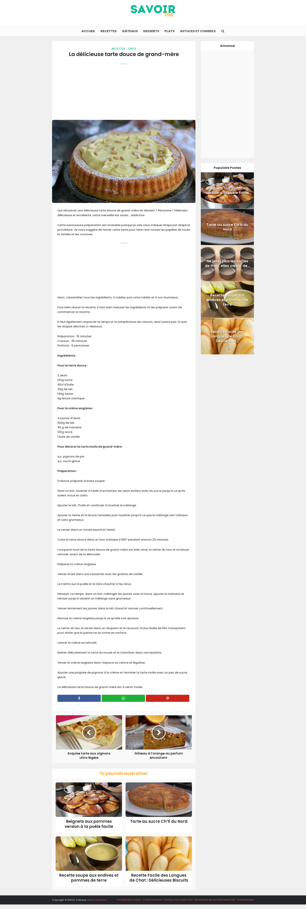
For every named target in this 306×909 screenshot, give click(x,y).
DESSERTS (151, 31)
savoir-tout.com (96, 900)
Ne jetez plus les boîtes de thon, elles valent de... (227, 263)
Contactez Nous (152, 899)
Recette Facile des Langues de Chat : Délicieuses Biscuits (158, 878)
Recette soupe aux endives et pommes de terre (88, 878)
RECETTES (109, 31)
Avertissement (245, 899)
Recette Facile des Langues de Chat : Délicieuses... (227, 336)
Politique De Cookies (129, 899)
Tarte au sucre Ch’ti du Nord (159, 821)
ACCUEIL (88, 31)
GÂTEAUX (130, 31)
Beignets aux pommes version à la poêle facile (89, 824)
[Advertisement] (123, 90)
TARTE (132, 49)
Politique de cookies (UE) (178, 899)
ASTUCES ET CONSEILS (198, 31)
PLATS (170, 31)
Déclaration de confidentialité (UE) (214, 899)
